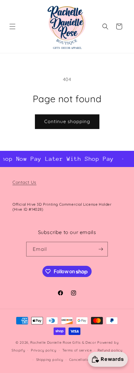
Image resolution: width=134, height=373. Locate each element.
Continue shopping (67, 121)
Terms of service (77, 350)
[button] (12, 26)
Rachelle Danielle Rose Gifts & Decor (63, 342)
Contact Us (24, 182)
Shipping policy (50, 359)
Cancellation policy (86, 359)
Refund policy (110, 350)
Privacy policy (43, 350)
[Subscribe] (101, 249)
